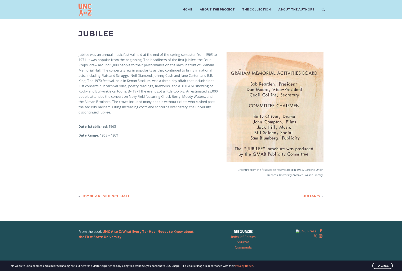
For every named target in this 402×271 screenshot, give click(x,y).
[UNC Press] (306, 231)
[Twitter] (315, 236)
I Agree (382, 266)
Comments (243, 247)
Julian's (311, 196)
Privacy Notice (244, 266)
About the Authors (296, 9)
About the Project (217, 9)
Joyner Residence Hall (106, 196)
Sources (243, 242)
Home (187, 9)
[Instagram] (320, 236)
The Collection (256, 9)
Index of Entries (243, 237)
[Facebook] (320, 230)
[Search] (323, 9)
